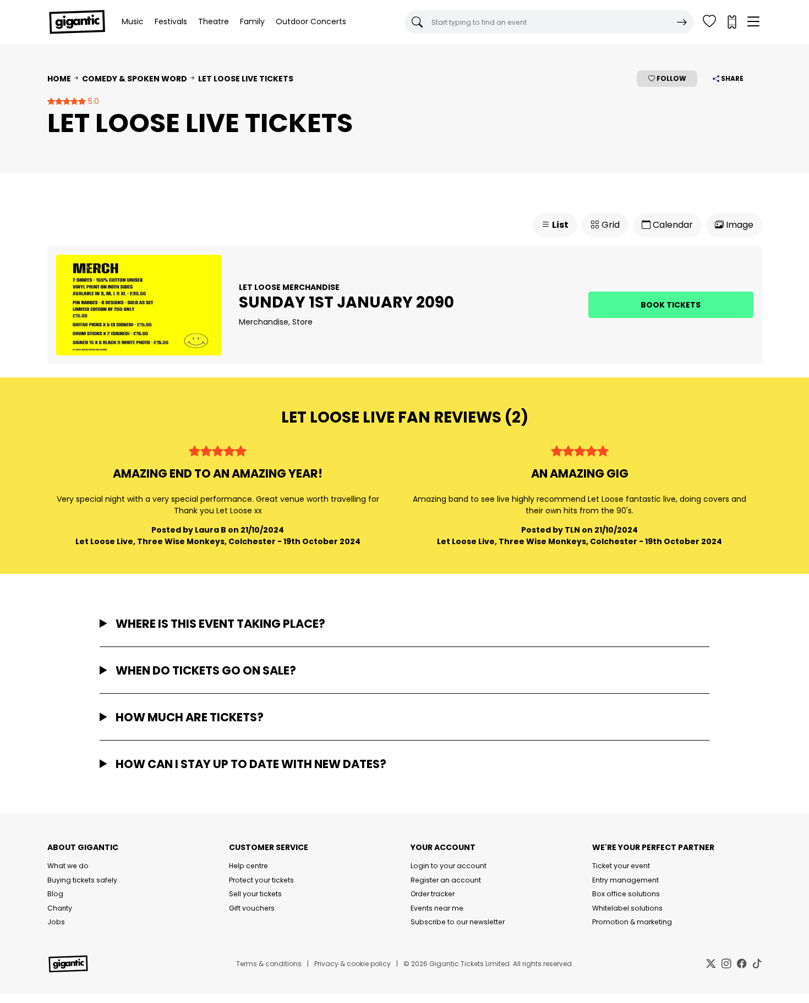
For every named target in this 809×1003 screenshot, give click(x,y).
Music (133, 21)
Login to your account (449, 865)
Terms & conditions (269, 963)
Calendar (672, 224)
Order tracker (433, 893)
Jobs (56, 922)
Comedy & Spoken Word (134, 78)
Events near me (437, 908)
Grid (609, 224)
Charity (59, 908)
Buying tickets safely (82, 880)
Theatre (213, 21)
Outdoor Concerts (311, 21)
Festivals (171, 21)
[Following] (709, 22)
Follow (670, 78)
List (559, 224)
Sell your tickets (255, 893)
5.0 (92, 101)
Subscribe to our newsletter (458, 922)
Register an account (446, 880)
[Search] (682, 22)
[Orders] (731, 22)
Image (738, 224)
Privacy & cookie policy (352, 963)
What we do (68, 865)
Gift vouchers (252, 908)
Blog (55, 893)
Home (59, 78)
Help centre (248, 865)
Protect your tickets (261, 880)
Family (252, 21)
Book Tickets (671, 304)
